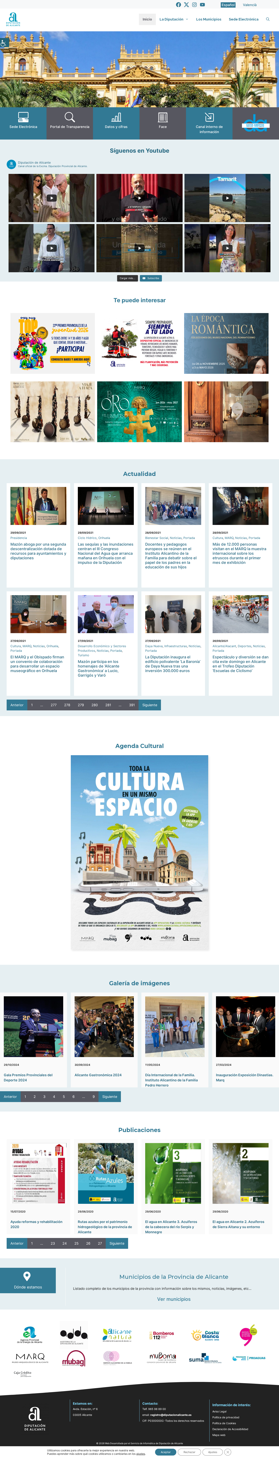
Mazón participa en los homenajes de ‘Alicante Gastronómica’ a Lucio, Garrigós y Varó (98, 668)
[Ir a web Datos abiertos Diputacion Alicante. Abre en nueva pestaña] (255, 123)
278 (67, 705)
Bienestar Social (156, 538)
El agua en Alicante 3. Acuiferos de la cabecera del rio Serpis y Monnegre (171, 1227)
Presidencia (18, 538)
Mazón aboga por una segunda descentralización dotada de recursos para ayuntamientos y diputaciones (38, 551)
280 (94, 705)
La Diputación (171, 19)
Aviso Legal (219, 1411)
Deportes (244, 646)
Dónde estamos (28, 1287)
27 (100, 1243)
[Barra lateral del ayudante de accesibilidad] (4, 42)
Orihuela (104, 538)
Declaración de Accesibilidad (230, 1429)
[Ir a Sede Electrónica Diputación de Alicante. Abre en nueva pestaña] (23, 123)
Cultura (218, 538)
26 (88, 1243)
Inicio (147, 19)
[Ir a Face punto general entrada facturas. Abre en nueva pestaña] (163, 123)
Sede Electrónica (244, 19)
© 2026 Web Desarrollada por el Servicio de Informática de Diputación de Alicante (139, 1443)
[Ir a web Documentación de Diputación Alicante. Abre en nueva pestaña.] (116, 123)
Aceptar (166, 1452)
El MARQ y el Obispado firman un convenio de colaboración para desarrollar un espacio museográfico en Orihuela (37, 664)
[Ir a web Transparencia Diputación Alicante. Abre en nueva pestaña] (69, 123)
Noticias (176, 538)
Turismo (83, 655)
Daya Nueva (154, 646)
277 (54, 705)
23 (53, 1243)
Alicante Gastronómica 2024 (98, 1075)
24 (64, 1243)
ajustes (140, 1453)
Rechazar (189, 1452)
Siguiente (149, 705)
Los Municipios (208, 19)
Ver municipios (174, 1299)
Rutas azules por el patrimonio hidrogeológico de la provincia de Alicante (105, 1227)
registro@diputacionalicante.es (171, 1414)
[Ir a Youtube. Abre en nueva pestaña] (202, 4)
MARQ (229, 538)
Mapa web (218, 1435)
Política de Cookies (224, 1423)
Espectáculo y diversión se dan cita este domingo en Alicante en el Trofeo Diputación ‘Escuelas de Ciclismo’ (241, 664)
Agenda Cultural (139, 746)
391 (132, 705)
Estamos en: (82, 1403)
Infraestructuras (175, 646)
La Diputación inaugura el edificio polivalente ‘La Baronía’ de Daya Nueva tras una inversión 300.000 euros (172, 664)
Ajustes (212, 1452)
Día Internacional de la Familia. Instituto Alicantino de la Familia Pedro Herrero (171, 1080)
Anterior (17, 705)
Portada (189, 538)
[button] (267, 19)
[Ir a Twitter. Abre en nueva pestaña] (186, 4)
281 (108, 705)
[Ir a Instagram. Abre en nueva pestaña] (194, 4)
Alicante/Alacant (224, 646)
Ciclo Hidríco (87, 538)
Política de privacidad (225, 1417)
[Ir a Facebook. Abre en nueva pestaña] (178, 4)
